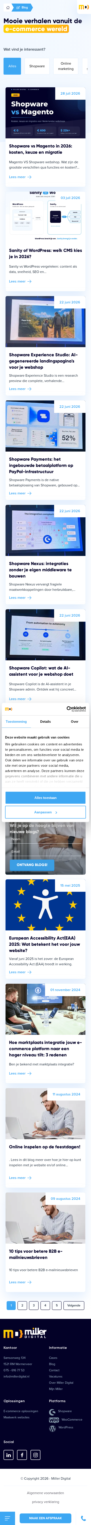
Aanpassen (43, 812)
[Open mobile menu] (7, 1518)
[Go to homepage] (45, 1333)
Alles (12, 66)
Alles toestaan (45, 797)
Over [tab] (74, 721)
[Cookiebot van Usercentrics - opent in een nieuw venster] (66, 709)
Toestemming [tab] (16, 721)
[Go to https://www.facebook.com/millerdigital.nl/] (22, 1455)
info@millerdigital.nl (16, 1376)
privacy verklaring (45, 1501)
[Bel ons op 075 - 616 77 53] (83, 1518)
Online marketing (66, 66)
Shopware (37, 66)
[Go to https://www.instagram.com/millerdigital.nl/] (35, 1455)
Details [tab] (45, 721)
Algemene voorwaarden (45, 1492)
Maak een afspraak (45, 1518)
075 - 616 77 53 (14, 1370)
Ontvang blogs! (32, 865)
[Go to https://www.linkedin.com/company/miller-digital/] (8, 1455)
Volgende (73, 1305)
